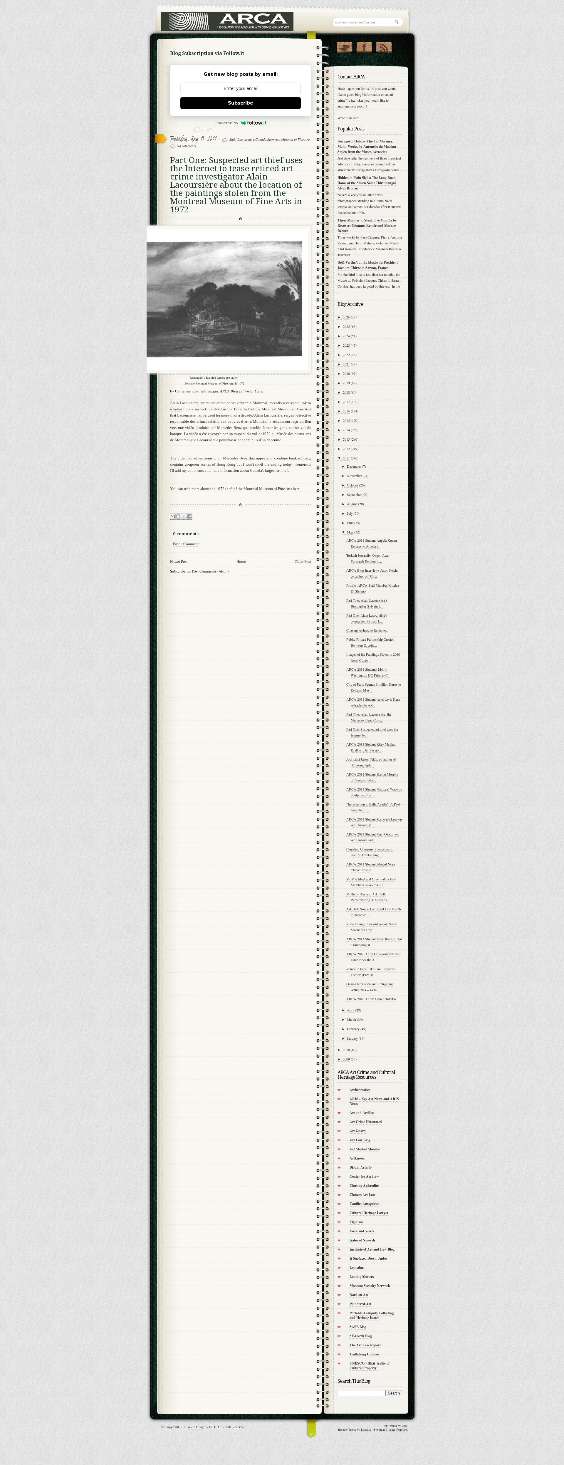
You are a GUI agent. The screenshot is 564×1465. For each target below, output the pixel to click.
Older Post (303, 561)
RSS (384, 46)
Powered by (226, 122)
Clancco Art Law (362, 1194)
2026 (346, 317)
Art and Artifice (362, 1112)
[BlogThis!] (178, 516)
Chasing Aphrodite (364, 1185)
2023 (346, 345)
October (352, 485)
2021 (346, 364)
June (350, 522)
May (350, 532)
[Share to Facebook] (189, 516)
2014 (346, 429)
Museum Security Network (370, 1285)
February (353, 1028)
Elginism (356, 1221)
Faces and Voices (362, 1231)
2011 (346, 458)
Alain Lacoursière (241, 139)
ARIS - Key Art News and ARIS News (374, 1101)
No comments (186, 145)
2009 (346, 1059)
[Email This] (173, 516)
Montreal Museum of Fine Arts (288, 139)
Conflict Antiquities (364, 1203)
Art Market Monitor (365, 1149)
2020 (346, 373)
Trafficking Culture (364, 1354)
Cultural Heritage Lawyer (369, 1212)
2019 (346, 382)
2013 (346, 439)
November (354, 475)
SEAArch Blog (361, 1335)
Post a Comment (186, 543)
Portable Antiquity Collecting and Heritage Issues (372, 1315)
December (354, 466)
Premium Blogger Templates (391, 1429)
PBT (212, 1426)
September (354, 494)
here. (356, 117)
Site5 (405, 1426)
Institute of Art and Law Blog (372, 1249)
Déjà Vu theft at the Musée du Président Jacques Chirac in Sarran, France (368, 265)
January (352, 1038)
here (296, 488)
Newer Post (179, 561)
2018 (346, 392)
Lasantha (366, 1429)
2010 (346, 1049)
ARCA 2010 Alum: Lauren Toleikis (371, 998)
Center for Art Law (364, 1176)
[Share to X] (184, 516)
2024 (346, 335)
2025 (346, 326)
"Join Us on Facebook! (364, 46)
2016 (346, 411)
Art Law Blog (360, 1139)
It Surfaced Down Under (368, 1258)
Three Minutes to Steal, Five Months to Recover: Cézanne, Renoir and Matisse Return (367, 225)
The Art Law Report (365, 1345)
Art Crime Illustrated (366, 1121)
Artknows (357, 1158)
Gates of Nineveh (362, 1240)
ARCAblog (196, 1426)
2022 (346, 354)
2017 (346, 401)
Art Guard (358, 1130)
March (351, 1019)
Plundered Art (360, 1303)
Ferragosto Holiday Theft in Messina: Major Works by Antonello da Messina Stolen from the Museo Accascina (367, 146)
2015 (346, 420)
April (350, 1010)
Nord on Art (359, 1294)
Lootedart (357, 1267)
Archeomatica (360, 1089)
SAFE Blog (358, 1326)
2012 (346, 448)
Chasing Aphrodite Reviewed (366, 630)
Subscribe (240, 103)
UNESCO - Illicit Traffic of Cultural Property (370, 1365)
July (350, 513)
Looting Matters (362, 1276)
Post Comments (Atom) (210, 571)
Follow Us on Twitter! (344, 46)
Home (241, 561)
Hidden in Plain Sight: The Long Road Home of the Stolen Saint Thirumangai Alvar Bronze (367, 183)
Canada (260, 139)
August (352, 503)
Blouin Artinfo (361, 1167)
